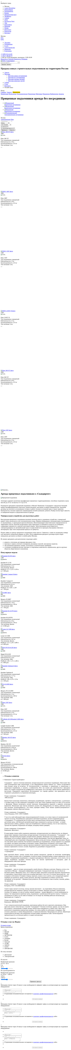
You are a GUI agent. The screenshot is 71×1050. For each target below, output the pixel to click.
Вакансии (7, 49)
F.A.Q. (6, 46)
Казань (6, 13)
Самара (6, 18)
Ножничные (5, 94)
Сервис (6, 82)
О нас (6, 84)
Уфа (5, 23)
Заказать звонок (6, 64)
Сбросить (12, 130)
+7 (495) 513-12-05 (6, 54)
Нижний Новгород (10, 14)
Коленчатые (12, 94)
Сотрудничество (9, 47)
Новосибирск (8, 9)
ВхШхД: (3, 569)
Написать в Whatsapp (20, 59)
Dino (12, 119)
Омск (6, 19)
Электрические (5, 119)
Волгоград (7, 29)
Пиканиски (46, 94)
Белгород (7, 33)
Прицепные (32, 94)
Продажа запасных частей (16, 81)
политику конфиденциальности (43, 993)
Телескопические (22, 94)
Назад (2, 90)
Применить (4, 130)
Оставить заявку (37, 999)
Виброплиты (54, 94)
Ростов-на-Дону (9, 21)
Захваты (61, 94)
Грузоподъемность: (7, 143)
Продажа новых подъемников (17, 76)
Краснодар (7, 31)
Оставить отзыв (6, 925)
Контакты (7, 86)
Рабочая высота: (6, 142)
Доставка (7, 42)
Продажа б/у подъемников (16, 77)
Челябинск (7, 16)
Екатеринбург (8, 11)
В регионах (8, 51)
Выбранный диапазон (8, 962)
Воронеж (7, 26)
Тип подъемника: (6, 140)
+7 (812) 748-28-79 (6, 56)
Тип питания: (5, 145)
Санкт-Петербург (9, 8)
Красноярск (8, 24)
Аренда (6, 72)
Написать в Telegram (7, 59)
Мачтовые (39, 94)
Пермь (6, 28)
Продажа (7, 74)
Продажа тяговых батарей (16, 79)
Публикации (8, 44)
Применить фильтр (35, 981)
